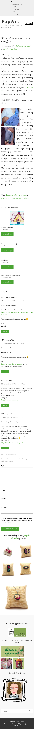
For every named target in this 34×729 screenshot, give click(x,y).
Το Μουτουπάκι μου (17, 12)
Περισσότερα (7, 234)
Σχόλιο (3, 466)
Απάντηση (5, 331)
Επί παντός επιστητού (16, 4)
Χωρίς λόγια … (4, 260)
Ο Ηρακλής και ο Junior (7, 227)
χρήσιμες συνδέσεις (22, 198)
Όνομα (3, 490)
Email (3, 499)
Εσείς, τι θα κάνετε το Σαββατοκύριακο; (10, 275)
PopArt (10, 21)
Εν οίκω (17, 9)
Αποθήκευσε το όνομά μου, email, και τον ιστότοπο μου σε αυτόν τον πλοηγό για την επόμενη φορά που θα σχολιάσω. (18, 520)
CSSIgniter (21, 724)
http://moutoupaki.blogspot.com (11, 364)
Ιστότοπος (4, 507)
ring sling (9, 195)
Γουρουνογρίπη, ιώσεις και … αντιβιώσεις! (10, 244)
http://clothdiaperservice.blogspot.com (13, 443)
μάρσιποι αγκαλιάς (20, 195)
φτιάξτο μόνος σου (8, 198)
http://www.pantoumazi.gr (9, 400)
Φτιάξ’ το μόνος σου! (17, 7)
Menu (29, 23)
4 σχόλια (14, 49)
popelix (6, 49)
